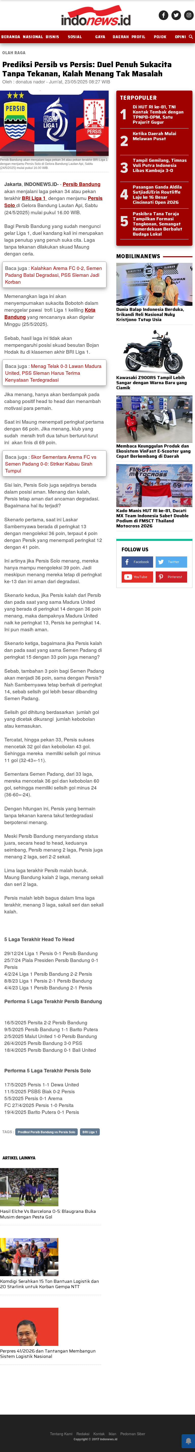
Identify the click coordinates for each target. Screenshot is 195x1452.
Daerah (121, 37)
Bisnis (52, 37)
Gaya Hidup (100, 38)
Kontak (99, 1433)
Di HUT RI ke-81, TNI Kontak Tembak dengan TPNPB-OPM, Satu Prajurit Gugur (158, 114)
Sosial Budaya (75, 38)
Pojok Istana (160, 38)
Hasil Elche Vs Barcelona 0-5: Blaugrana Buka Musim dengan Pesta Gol (48, 1214)
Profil (138, 37)
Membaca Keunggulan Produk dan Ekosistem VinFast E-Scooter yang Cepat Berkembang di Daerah (153, 451)
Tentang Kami (61, 1433)
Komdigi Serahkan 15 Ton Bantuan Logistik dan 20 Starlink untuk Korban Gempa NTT (49, 1284)
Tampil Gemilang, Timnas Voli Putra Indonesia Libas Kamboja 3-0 (160, 165)
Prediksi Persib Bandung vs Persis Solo (46, 1132)
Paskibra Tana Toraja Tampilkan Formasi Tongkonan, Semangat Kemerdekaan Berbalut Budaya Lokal (157, 224)
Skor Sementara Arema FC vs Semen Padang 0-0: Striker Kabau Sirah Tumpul (50, 463)
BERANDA (10, 37)
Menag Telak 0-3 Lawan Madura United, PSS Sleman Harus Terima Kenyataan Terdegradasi (53, 372)
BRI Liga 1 (34, 198)
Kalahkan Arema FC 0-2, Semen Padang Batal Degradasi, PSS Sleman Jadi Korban (53, 274)
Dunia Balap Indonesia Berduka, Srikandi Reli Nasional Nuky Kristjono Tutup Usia (150, 314)
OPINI (180, 37)
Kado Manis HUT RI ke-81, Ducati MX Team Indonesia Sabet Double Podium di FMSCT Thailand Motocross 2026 (152, 518)
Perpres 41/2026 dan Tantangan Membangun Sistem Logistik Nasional (48, 1353)
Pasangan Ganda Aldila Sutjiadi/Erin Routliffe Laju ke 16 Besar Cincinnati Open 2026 (157, 194)
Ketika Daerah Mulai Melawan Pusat (154, 136)
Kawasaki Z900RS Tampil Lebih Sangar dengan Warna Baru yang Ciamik (151, 382)
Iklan (112, 1433)
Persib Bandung (82, 184)
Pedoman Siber (132, 1433)
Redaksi (82, 1433)
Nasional (33, 37)
